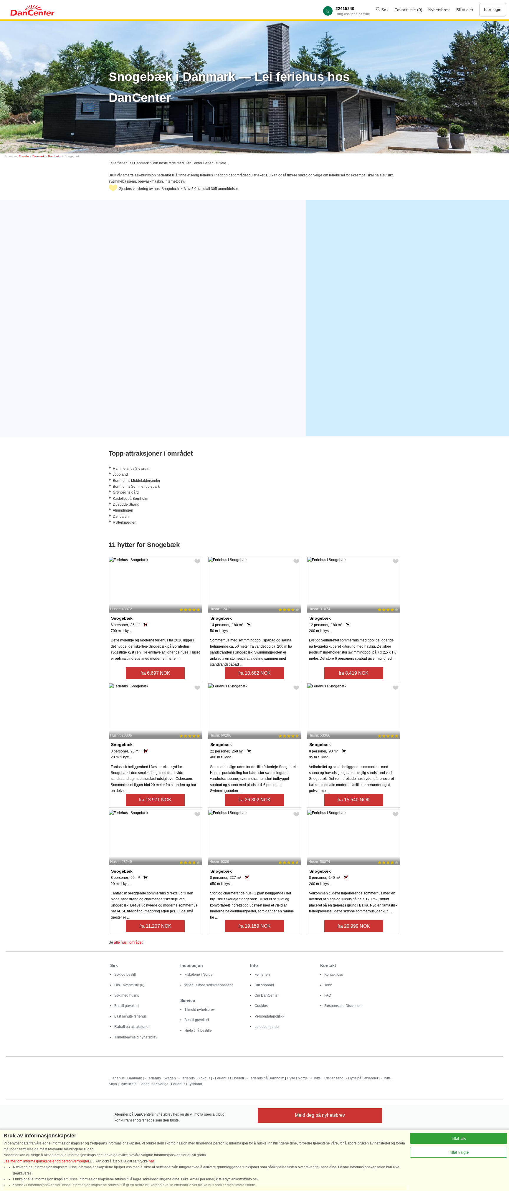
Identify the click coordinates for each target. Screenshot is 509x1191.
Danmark (38, 156)
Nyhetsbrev (438, 9)
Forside (24, 156)
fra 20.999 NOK (354, 926)
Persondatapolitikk (269, 1016)
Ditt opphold (264, 985)
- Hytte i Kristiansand (326, 1078)
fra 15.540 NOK (354, 799)
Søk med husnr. (126, 995)
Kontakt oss (333, 974)
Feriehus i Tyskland (186, 1084)
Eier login (492, 9)
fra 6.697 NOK (155, 673)
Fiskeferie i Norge (198, 974)
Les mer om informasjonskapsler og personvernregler (46, 1161)
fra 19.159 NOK (254, 926)
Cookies (261, 1006)
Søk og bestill (125, 974)
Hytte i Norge (297, 1078)
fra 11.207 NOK (155, 926)
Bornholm (54, 156)
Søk (384, 9)
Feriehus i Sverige (153, 1084)
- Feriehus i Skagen (160, 1078)
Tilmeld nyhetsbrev (199, 1010)
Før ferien (262, 974)
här (151, 1161)
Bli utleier (464, 9)
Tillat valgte (459, 1152)
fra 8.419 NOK (353, 673)
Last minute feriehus (130, 1016)
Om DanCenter (266, 995)
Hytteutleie (128, 1084)
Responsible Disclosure (343, 1006)
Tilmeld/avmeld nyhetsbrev (135, 1037)
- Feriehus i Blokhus (194, 1078)
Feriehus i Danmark (126, 1078)
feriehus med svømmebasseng (209, 985)
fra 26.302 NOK (254, 799)
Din (129, 985)
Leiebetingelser (267, 1027)
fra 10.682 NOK (254, 673)
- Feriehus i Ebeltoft (228, 1078)
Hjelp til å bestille (198, 1030)
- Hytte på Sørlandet (362, 1078)
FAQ (327, 995)
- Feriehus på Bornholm (265, 1078)
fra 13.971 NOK (155, 799)
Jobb (328, 985)
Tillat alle (458, 1138)
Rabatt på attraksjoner (132, 1027)
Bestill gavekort (126, 1006)
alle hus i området (128, 942)
